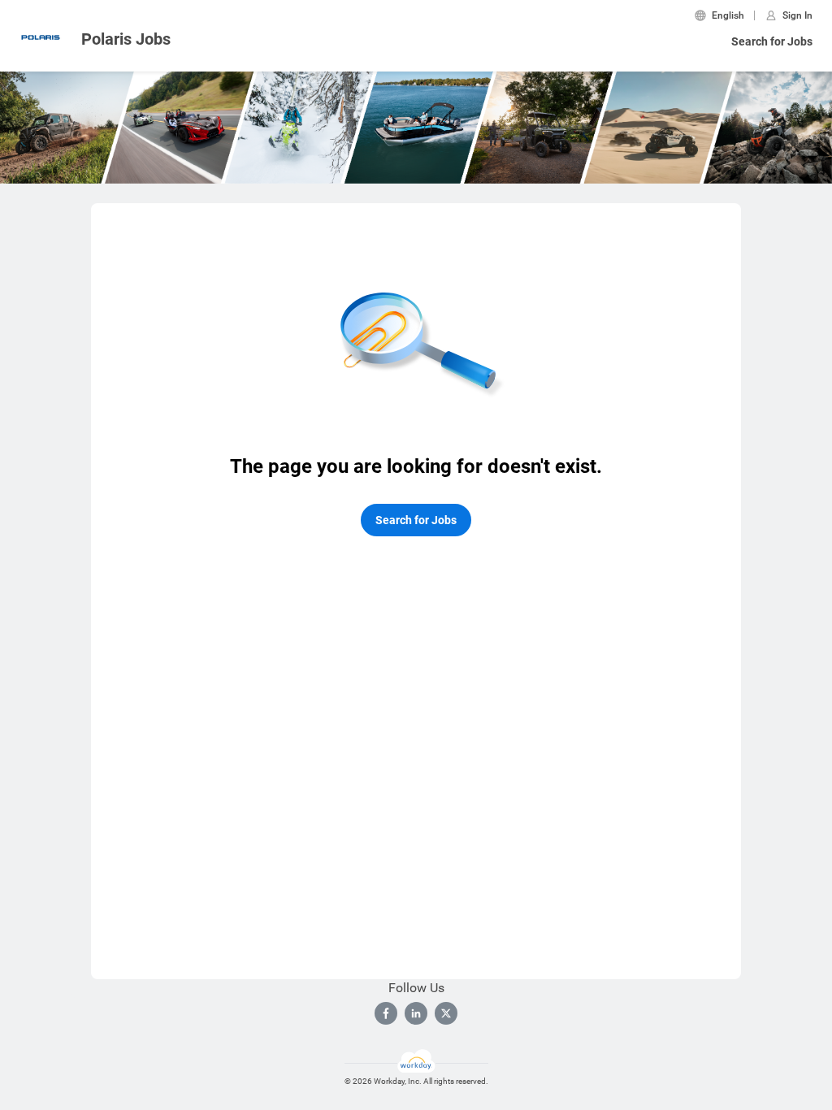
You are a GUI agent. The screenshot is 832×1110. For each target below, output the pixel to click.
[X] (446, 1013)
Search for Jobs (771, 41)
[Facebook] (386, 1013)
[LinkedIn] (416, 1013)
